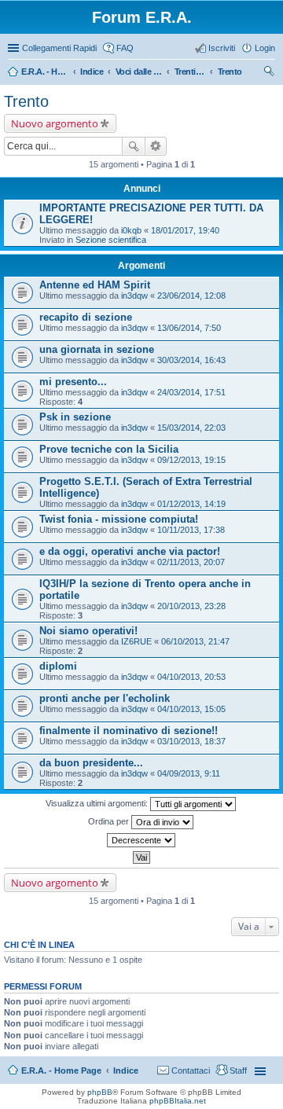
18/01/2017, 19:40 (185, 230)
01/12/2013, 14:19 (191, 504)
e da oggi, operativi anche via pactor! (129, 551)
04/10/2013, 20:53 (191, 676)
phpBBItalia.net (177, 1100)
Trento (26, 101)
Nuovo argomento (54, 123)
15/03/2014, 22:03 (191, 427)
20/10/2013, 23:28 (191, 606)
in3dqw (134, 295)
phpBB (99, 1092)
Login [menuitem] (265, 48)
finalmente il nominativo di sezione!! (128, 730)
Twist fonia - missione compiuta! (118, 519)
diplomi (58, 666)
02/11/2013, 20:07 (191, 562)
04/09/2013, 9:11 (188, 773)
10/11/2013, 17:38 (191, 529)
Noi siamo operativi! (88, 631)
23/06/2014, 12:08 (191, 295)
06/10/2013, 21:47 (195, 641)
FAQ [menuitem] (125, 48)
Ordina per (109, 821)
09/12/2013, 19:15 (191, 460)
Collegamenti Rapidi (59, 48)
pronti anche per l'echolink (104, 698)
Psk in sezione (75, 417)
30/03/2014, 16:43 (191, 360)
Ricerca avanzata (156, 146)
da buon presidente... (91, 763)
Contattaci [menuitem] (190, 1070)
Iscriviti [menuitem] (221, 48)
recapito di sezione (85, 317)
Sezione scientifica (110, 239)
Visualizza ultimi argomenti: (98, 803)
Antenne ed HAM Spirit (94, 285)
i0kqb (131, 230)
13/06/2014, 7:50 (189, 327)
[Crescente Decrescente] (141, 840)
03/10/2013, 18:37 (191, 741)
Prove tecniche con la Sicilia (108, 449)
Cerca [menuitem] (269, 73)
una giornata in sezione (96, 349)
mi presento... (73, 381)
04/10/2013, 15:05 (191, 709)
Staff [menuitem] (238, 1070)
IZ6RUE (136, 641)
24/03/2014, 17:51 (191, 392)
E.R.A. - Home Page (61, 1070)
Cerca (133, 146)
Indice (125, 1070)
